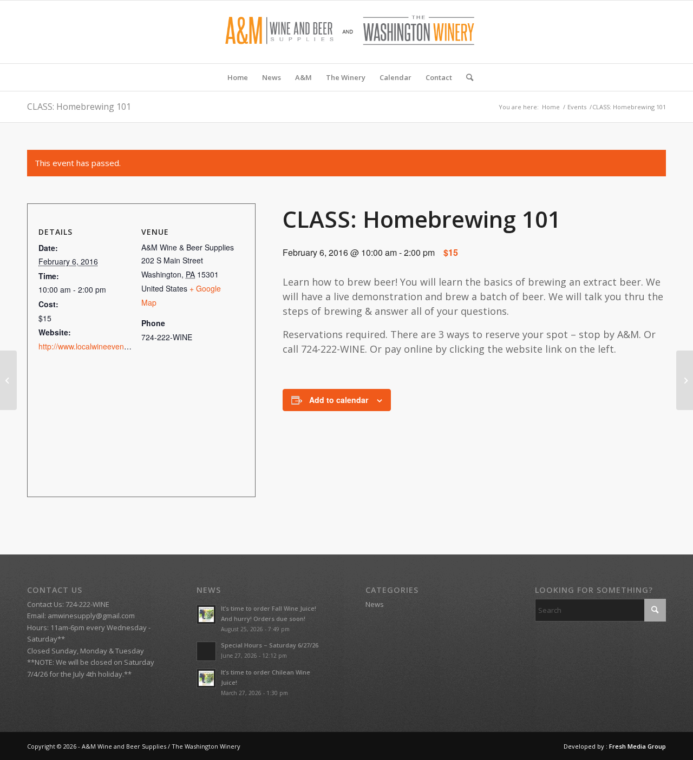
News (374, 604)
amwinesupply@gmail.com (91, 615)
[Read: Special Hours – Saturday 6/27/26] (206, 651)
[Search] (466, 77)
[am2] (346, 32)
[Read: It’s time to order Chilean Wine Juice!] (206, 678)
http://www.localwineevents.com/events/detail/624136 (129, 346)
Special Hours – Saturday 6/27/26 (269, 645)
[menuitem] (237, 77)
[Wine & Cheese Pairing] (8, 380)
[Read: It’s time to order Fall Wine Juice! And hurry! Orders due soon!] (206, 614)
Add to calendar (338, 399)
